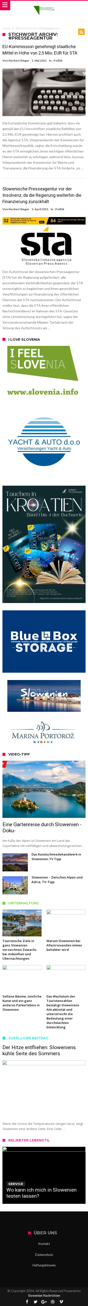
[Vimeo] (61, 1302)
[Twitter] (35, 1302)
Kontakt (44, 1244)
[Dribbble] (52, 1302)
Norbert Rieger (19, 60)
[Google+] (44, 1302)
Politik (58, 60)
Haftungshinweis (44, 1265)
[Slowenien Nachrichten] (44, 5)
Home (6, 28)
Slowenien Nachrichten (44, 1295)
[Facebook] (27, 1302)
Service (15, 1184)
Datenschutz (44, 1255)
